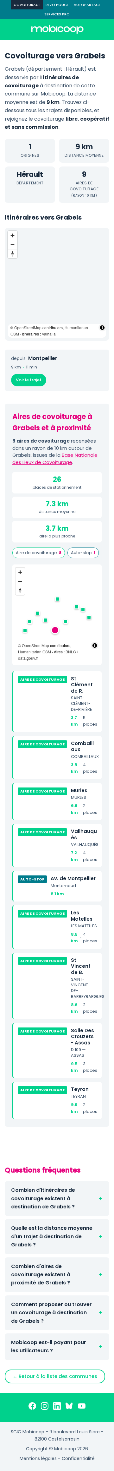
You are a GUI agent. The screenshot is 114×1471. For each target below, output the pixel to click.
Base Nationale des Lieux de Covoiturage (55, 459)
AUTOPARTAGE (87, 4)
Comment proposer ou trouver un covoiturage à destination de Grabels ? (51, 1313)
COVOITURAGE (27, 4)
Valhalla (49, 333)
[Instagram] (44, 1407)
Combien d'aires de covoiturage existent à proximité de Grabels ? (40, 1275)
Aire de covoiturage (38, 553)
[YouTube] (82, 1407)
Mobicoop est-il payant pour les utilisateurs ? (48, 1346)
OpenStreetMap (27, 327)
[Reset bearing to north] (12, 253)
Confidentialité (78, 1458)
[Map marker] (55, 630)
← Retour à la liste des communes (55, 1376)
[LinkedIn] (57, 1407)
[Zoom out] (12, 244)
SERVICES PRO (57, 14)
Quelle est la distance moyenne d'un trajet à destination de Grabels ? (51, 1236)
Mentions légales (38, 1458)
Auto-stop (83, 553)
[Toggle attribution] (102, 327)
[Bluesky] (69, 1407)
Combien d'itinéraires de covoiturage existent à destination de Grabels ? (43, 1198)
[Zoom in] (12, 235)
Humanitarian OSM (34, 651)
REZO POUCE (57, 4)
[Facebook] (32, 1407)
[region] (57, 284)
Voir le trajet (28, 380)
